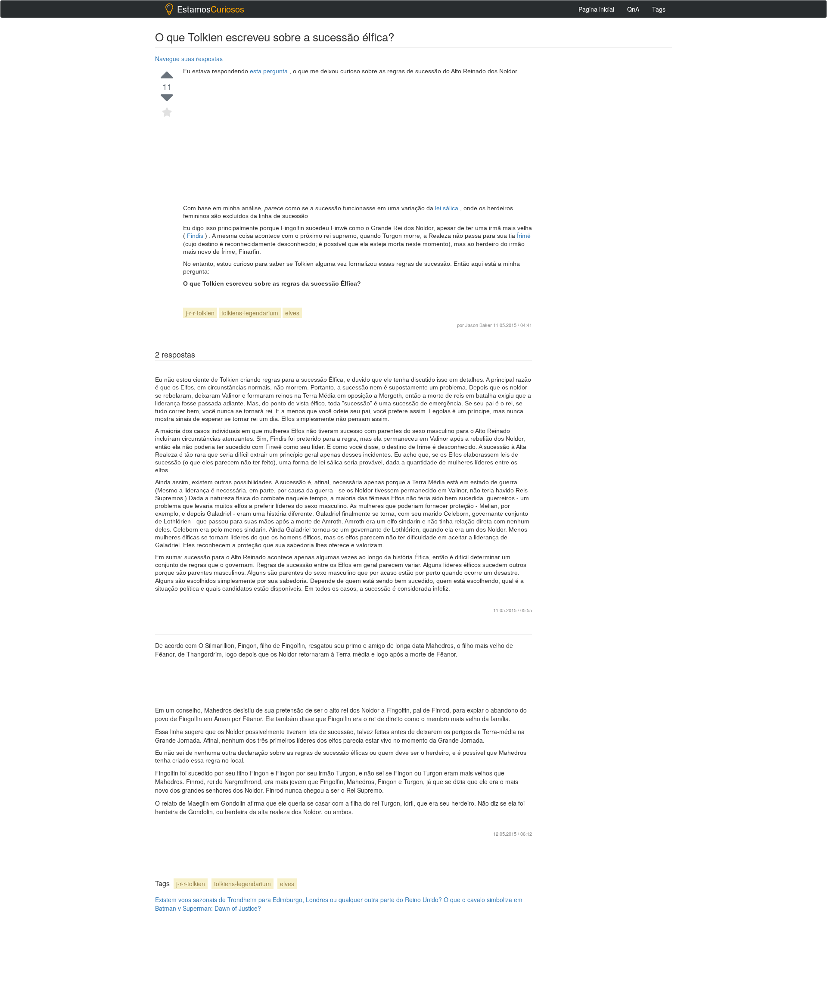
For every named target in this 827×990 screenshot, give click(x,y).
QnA (633, 9)
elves (292, 312)
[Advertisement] (357, 139)
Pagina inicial (596, 9)
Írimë (524, 235)
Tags (658, 9)
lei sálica (447, 208)
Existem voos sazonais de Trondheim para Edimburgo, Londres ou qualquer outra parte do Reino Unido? (298, 899)
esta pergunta (269, 71)
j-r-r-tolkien (200, 312)
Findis (195, 235)
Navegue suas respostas (189, 58)
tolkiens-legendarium (249, 312)
